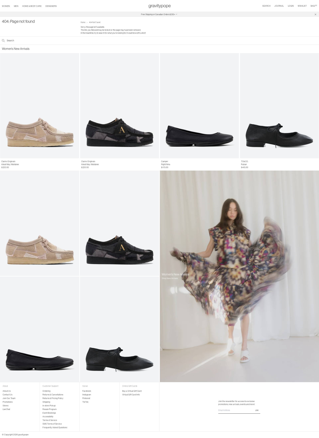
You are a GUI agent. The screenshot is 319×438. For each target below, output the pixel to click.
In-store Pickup (49, 405)
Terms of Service (50, 420)
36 (162, 164)
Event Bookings (49, 413)
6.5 (2, 164)
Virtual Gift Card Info (131, 394)
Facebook (86, 391)
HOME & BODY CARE (32, 6)
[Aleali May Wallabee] (39, 105)
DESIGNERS (51, 6)
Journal (279, 6)
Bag (314, 6)
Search (266, 6)
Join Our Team (9, 398)
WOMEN (6, 6)
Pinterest (86, 398)
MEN (16, 6)
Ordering (46, 391)
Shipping (46, 402)
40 (177, 164)
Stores (5, 405)
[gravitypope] (159, 6)
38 (169, 164)
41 (180, 164)
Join (257, 410)
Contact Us (7, 394)
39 (173, 164)
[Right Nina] (199, 105)
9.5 (22, 164)
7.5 (9, 164)
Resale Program (49, 409)
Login (291, 6)
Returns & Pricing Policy (53, 398)
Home (83, 22)
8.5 (15, 164)
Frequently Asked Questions (55, 427)
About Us (7, 391)
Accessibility (48, 416)
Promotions (7, 402)
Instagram (86, 394)
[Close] (315, 14)
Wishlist (302, 6)
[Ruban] (279, 105)
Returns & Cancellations (53, 394)
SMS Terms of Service (52, 424)
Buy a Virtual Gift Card (132, 391)
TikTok (85, 402)
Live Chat (6, 409)
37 (166, 164)
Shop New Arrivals (170, 278)
